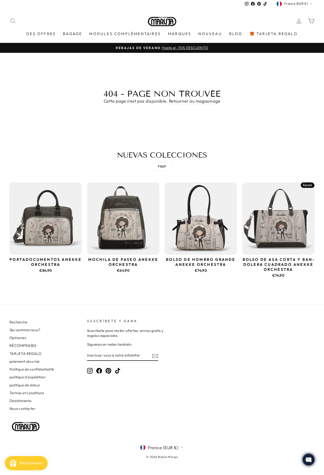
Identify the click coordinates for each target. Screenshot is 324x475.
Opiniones (17, 337)
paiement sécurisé (24, 361)
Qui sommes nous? (24, 330)
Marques (179, 33)
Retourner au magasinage (194, 101)
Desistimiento (20, 400)
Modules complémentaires (125, 33)
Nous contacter (22, 408)
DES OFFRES (41, 33)
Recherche (18, 322)
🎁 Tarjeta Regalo (274, 33)
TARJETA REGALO (25, 353)
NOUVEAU (210, 33)
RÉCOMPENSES (23, 345)
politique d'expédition (27, 377)
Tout (162, 166)
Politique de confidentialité (31, 369)
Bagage (72, 33)
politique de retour (24, 385)
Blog (235, 33)
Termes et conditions (26, 393)
